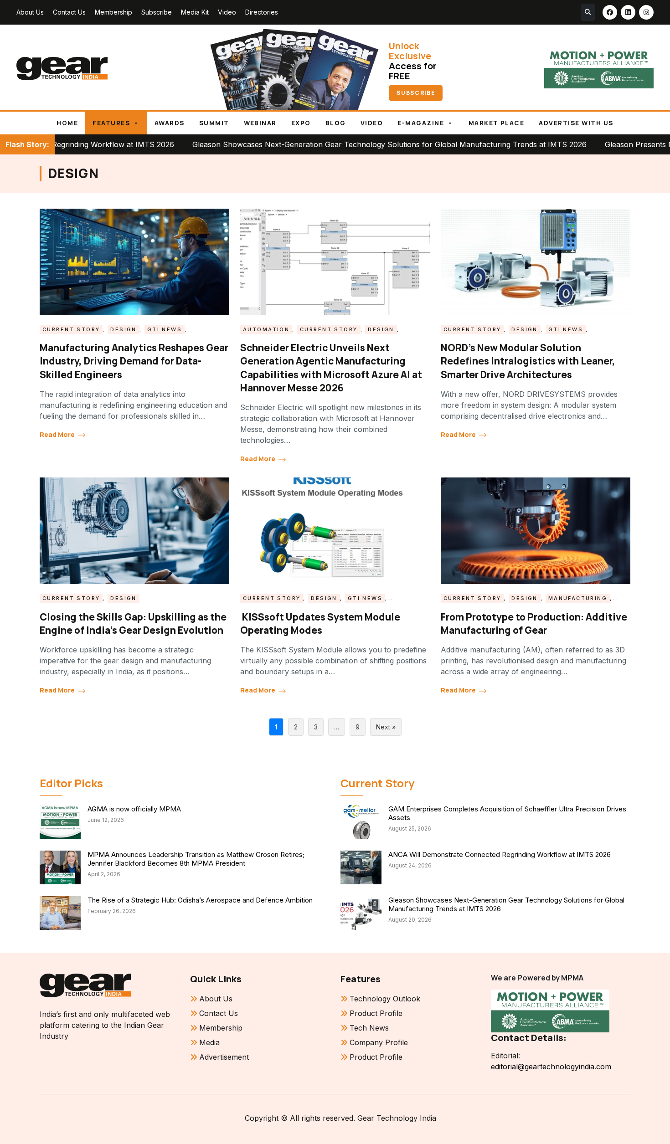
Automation (266, 329)
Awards (170, 123)
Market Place (497, 123)
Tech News (369, 1027)
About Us (30, 12)
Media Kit (195, 12)
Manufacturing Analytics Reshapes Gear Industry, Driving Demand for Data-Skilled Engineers (134, 361)
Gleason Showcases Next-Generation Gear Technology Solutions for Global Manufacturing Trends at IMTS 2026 (322, 144)
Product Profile (376, 1013)
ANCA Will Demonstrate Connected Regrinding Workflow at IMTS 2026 (499, 854)
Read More (58, 434)
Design (123, 329)
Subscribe (156, 12)
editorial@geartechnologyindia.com (551, 1066)
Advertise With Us (576, 123)
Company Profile (379, 1042)
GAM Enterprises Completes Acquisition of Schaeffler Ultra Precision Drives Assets (507, 813)
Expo (301, 123)
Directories (261, 12)
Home (67, 123)
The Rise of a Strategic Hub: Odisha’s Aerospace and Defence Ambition (200, 900)
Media (209, 1042)
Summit (214, 123)
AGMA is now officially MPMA (134, 809)
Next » (386, 727)
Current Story (71, 329)
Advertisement (224, 1057)
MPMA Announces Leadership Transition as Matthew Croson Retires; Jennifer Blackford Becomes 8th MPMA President (196, 858)
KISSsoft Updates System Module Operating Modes (320, 623)
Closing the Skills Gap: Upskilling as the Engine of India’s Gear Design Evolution (133, 623)
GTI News (164, 329)
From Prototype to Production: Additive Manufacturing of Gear (534, 623)
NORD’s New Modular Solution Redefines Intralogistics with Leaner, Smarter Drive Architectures (528, 361)
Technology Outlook (385, 998)
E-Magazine (420, 123)
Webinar (260, 123)
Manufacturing (577, 598)
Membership (113, 12)
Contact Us (69, 12)
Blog (335, 123)
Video (227, 12)
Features (111, 123)
